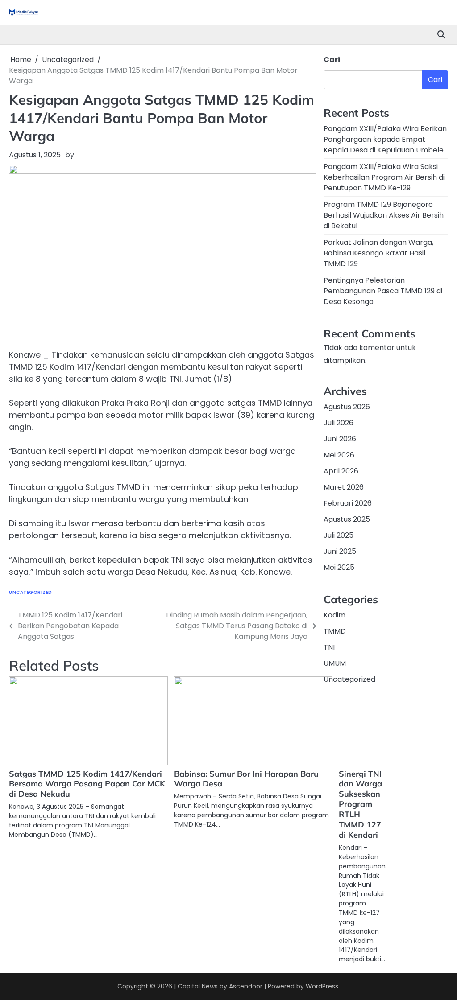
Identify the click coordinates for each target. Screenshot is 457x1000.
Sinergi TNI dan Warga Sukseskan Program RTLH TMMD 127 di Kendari (360, 804)
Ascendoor (245, 986)
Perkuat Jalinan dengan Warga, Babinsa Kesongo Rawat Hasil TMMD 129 (378, 253)
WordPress (322, 986)
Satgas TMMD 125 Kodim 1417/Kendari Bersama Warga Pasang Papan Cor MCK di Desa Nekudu (87, 784)
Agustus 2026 (347, 407)
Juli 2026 (338, 423)
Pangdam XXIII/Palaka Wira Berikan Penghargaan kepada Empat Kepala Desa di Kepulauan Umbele (385, 139)
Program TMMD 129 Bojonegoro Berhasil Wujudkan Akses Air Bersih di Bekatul (384, 215)
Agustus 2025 (347, 519)
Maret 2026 (344, 487)
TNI (329, 647)
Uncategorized (30, 592)
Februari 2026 (348, 503)
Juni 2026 (340, 439)
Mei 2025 (339, 567)
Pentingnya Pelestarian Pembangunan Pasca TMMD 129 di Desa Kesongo (383, 291)
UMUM (335, 663)
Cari (332, 59)
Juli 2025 (338, 535)
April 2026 (341, 471)
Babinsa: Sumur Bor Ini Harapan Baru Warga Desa (246, 779)
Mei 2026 (339, 455)
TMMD (335, 631)
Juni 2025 (340, 551)
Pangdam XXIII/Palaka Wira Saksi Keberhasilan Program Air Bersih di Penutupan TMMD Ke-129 (384, 177)
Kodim (334, 615)
